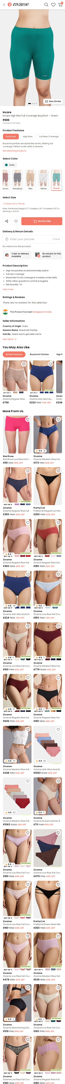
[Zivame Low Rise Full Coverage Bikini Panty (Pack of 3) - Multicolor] (48, 848)
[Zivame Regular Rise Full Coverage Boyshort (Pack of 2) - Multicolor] (15, 376)
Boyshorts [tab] (11, 136)
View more (8, 289)
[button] (4, 5)
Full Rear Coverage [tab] (48, 136)
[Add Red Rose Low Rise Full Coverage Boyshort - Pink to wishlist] (27, 419)
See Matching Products (14, 150)
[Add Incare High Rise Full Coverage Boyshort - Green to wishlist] (16, 221)
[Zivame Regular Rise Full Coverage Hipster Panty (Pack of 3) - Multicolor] (17, 486)
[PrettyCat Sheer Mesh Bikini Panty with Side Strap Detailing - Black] (48, 900)
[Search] (46, 4)
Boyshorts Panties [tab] (39, 354)
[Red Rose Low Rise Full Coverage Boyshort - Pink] (17, 434)
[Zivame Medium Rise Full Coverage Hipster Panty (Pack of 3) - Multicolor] (48, 951)
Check (56, 239)
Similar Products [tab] (14, 354)
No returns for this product (51, 255)
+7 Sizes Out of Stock (13, 203)
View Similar (55, 101)
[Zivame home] (18, 4)
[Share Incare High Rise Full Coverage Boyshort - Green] (7, 221)
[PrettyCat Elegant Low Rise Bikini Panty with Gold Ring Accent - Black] (48, 486)
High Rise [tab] (27, 136)
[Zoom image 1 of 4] (32, 57)
